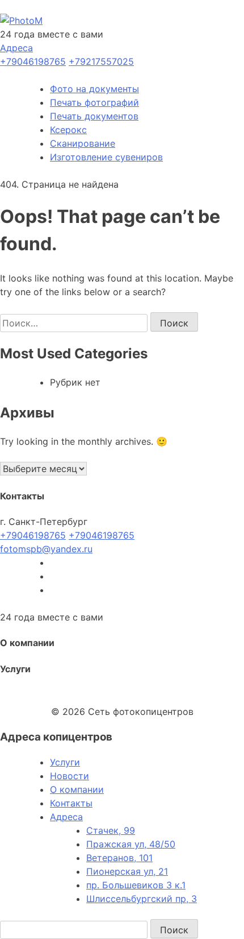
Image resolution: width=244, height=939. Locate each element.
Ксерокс (68, 129)
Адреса (16, 47)
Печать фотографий (94, 102)
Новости (69, 775)
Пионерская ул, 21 (127, 871)
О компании (77, 789)
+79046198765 (33, 61)
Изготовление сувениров (106, 157)
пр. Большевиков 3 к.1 (136, 885)
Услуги (65, 762)
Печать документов (94, 116)
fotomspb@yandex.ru (46, 549)
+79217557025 (101, 61)
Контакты (71, 803)
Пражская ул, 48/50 (130, 844)
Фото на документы (94, 88)
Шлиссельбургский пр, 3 (141, 898)
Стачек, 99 (110, 830)
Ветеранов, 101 (119, 857)
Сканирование (82, 143)
